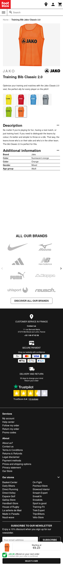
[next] (61, 268)
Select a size (31, 561)
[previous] (2, 268)
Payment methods (11, 460)
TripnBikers (39, 513)
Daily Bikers (8, 485)
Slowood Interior (41, 489)
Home (5, 19)
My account (8, 418)
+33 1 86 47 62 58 (31, 335)
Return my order (10, 429)
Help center (8, 422)
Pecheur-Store (40, 485)
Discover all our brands (31, 300)
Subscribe (50, 539)
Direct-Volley (9, 492)
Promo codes (9, 432)
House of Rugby (10, 506)
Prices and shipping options (16, 464)
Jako (9, 71)
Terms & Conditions (12, 450)
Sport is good (39, 503)
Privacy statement (11, 467)
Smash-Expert (40, 492)
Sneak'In (37, 496)
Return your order (31, 380)
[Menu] (3, 12)
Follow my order (10, 425)
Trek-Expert (39, 510)
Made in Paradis (10, 513)
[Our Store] (46, 4)
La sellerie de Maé (12, 510)
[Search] (10, 12)
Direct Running (10, 489)
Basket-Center (9, 482)
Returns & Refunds (12, 453)
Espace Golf (8, 496)
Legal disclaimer (10, 457)
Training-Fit (39, 506)
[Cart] (60, 4)
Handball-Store (10, 503)
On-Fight (37, 482)
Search (17, 12)
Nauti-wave (8, 517)
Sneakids (37, 499)
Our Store (7, 471)
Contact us (31, 326)
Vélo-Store (38, 517)
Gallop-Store (9, 499)
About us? (7, 443)
